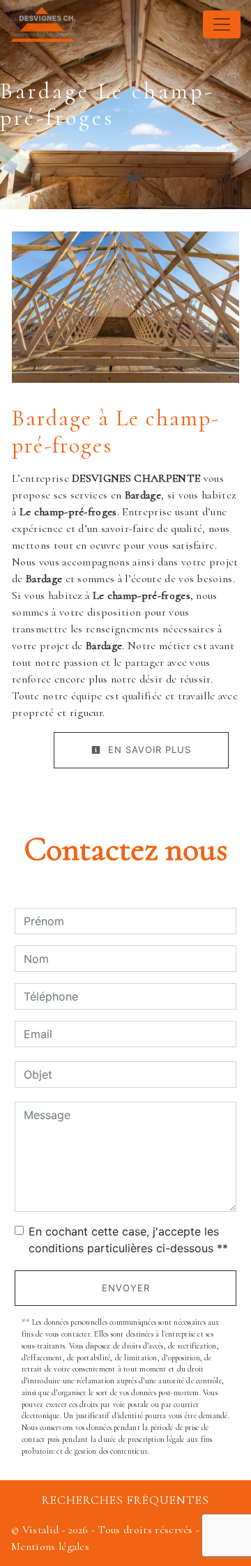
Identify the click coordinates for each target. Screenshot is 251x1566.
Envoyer (126, 1287)
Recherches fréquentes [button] (125, 1500)
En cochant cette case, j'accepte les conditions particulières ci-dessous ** (128, 1239)
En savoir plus (148, 749)
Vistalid (40, 1530)
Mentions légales (50, 1546)
